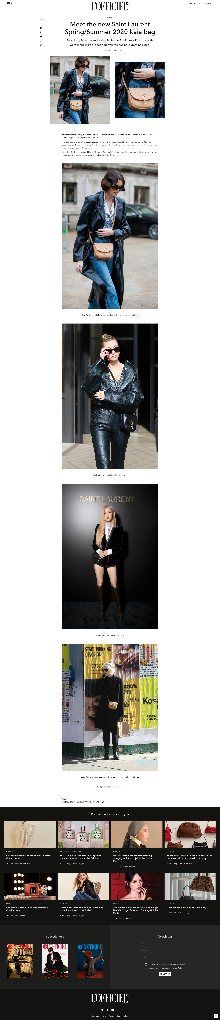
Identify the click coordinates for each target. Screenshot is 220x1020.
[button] (103, 961)
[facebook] (41, 24)
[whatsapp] (41, 41)
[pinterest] (41, 28)
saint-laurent (68, 802)
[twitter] (41, 37)
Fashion (110, 17)
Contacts (95, 1016)
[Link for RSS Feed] (117, 1010)
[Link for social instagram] (112, 1010)
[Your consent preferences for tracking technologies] (216, 1016)
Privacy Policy (177, 968)
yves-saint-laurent (94, 802)
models (80, 802)
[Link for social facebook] (107, 1010)
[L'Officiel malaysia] (110, 6)
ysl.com (104, 787)
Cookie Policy (122, 1016)
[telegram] (41, 45)
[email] (41, 20)
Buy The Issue (196, 3)
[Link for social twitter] (102, 1010)
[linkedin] (41, 32)
